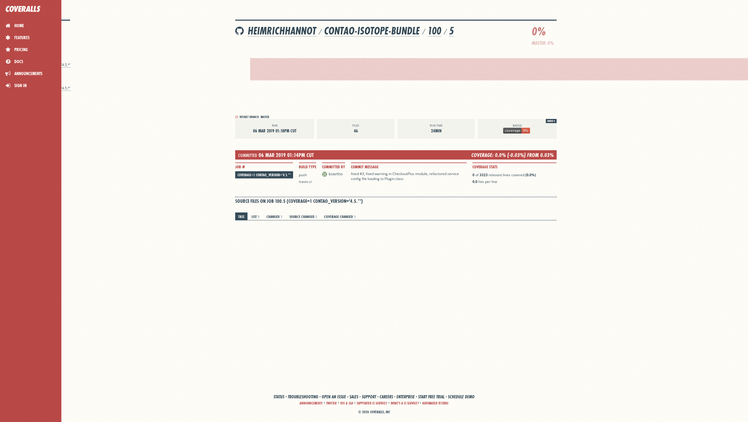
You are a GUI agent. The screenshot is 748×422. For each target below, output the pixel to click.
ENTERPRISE (405, 397)
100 (434, 31)
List (255, 216)
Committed (247, 155)
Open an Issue (334, 397)
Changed (274, 216)
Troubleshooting (303, 397)
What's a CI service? (405, 403)
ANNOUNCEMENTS (311, 403)
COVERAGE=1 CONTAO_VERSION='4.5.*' (264, 174)
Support (369, 397)
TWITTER (331, 403)
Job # (240, 167)
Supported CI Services (371, 403)
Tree (241, 216)
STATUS (278, 397)
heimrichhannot (282, 31)
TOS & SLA (346, 403)
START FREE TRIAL (431, 397)
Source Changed (303, 216)
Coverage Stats (485, 167)
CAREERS (386, 397)
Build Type (307, 167)
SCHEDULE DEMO (461, 397)
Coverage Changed (340, 216)
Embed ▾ (551, 121)
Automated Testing (435, 403)
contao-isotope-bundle (372, 31)
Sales (353, 397)
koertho (336, 174)
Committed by (333, 167)
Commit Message (364, 167)
